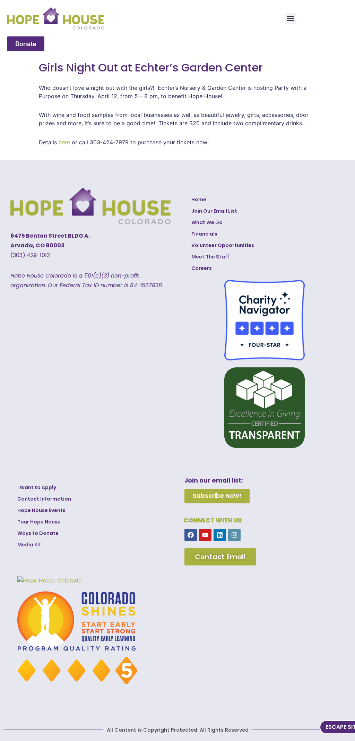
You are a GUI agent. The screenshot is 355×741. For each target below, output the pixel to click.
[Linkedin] (220, 535)
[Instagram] (234, 535)
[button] (290, 18)
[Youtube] (205, 535)
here (64, 142)
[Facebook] (190, 535)
